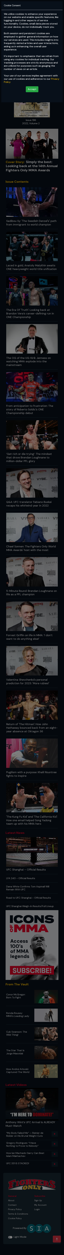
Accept (32, 89)
